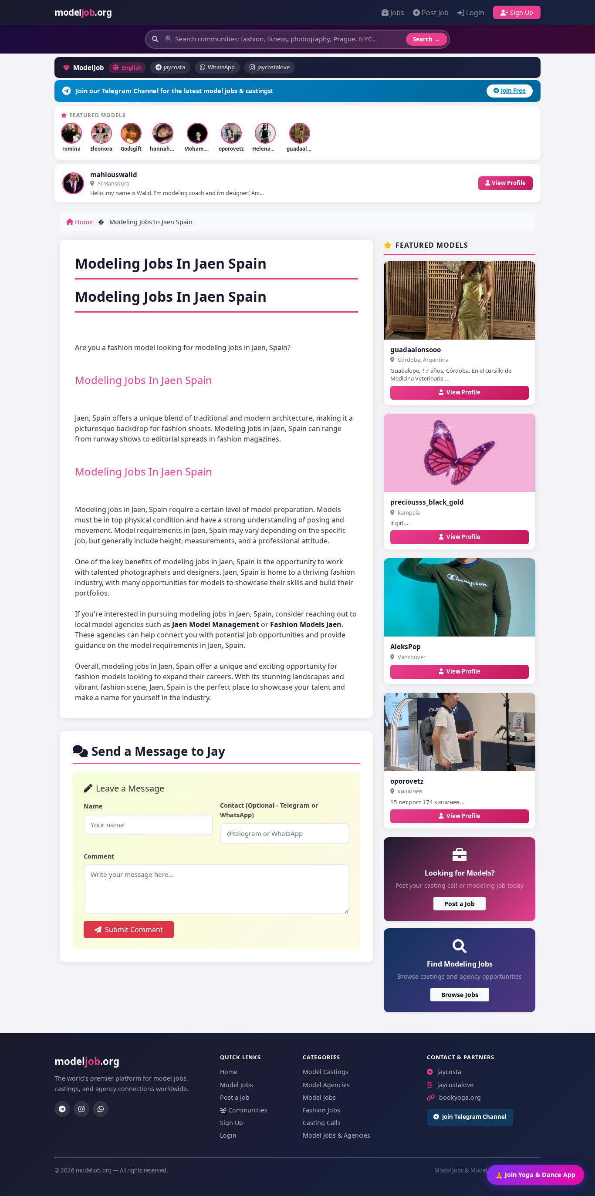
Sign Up (521, 12)
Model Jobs (236, 1085)
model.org (83, 12)
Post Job (435, 12)
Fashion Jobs (321, 1110)
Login (475, 12)
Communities (247, 1110)
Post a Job (459, 904)
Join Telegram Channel (474, 1117)
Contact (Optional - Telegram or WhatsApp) (269, 810)
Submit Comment (134, 929)
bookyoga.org (460, 1097)
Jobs (397, 12)
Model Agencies (326, 1085)
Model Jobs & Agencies (336, 1135)
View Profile (509, 183)
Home (83, 222)
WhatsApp (221, 67)
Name (93, 806)
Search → (426, 39)
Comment (99, 856)
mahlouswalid (113, 174)
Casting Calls (322, 1123)
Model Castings (325, 1072)
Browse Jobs (459, 994)
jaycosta (174, 67)
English (132, 67)
